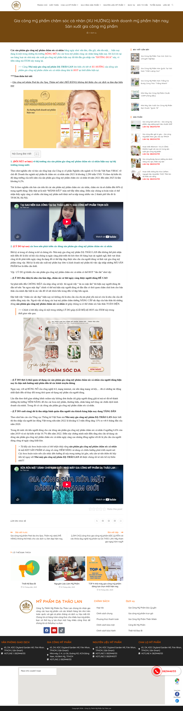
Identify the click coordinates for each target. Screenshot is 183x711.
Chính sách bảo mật (105, 625)
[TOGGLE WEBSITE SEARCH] (172, 5)
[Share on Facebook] (102, 520)
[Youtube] (54, 630)
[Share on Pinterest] (108, 520)
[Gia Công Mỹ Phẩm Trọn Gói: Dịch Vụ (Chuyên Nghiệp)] (135, 57)
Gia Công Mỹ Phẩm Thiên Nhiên (142, 619)
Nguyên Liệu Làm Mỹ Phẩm (67, 583)
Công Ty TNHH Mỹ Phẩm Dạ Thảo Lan (98, 708)
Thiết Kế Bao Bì (29, 583)
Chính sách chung (104, 613)
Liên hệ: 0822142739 (151, 127)
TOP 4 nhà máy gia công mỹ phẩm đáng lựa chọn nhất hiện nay (105, 585)
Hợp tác (100, 607)
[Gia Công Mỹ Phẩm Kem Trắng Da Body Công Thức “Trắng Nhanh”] (135, 82)
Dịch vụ (93, 33)
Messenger (177, 697)
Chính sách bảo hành (106, 630)
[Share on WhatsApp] (120, 520)
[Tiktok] (62, 630)
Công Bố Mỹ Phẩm (136, 625)
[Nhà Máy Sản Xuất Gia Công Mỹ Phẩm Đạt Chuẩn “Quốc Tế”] (135, 107)
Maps (177, 684)
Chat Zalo (177, 690)
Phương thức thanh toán (107, 619)
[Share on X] (96, 520)
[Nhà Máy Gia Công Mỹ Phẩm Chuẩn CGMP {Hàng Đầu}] (135, 94)
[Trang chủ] (87, 33)
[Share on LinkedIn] (114, 520)
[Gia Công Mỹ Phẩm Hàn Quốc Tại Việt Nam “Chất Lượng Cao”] (135, 70)
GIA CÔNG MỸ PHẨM (59, 642)
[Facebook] (47, 630)
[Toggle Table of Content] (35, 154)
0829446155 (169, 671)
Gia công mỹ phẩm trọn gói (140, 613)
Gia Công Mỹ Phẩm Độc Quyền (142, 607)
